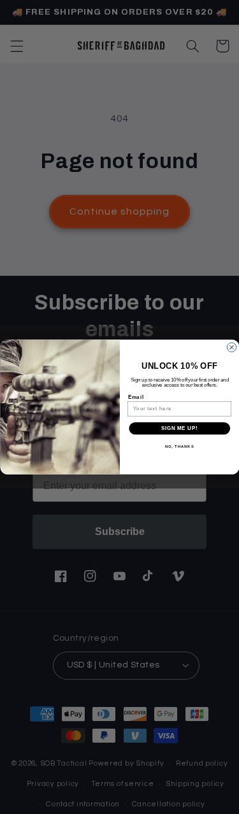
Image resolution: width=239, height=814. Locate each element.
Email (135, 396)
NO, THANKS (179, 447)
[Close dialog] (231, 347)
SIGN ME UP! (179, 428)
